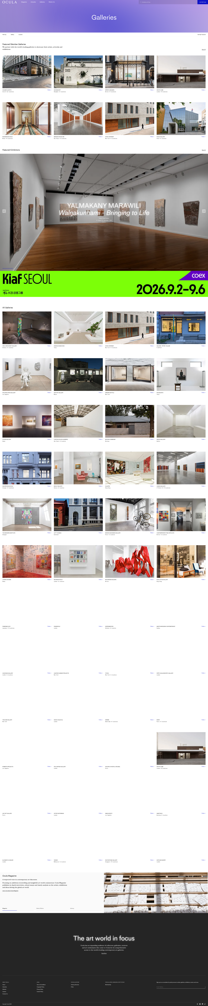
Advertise (4, 987)
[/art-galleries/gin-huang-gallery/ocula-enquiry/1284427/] (9, 2)
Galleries (42, 2)
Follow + (49, 90)
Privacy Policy (40, 989)
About (3, 984)
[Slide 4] (91, 268)
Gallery (12, 34)
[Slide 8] (194, 268)
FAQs (72, 987)
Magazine (24, 2)
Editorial (4, 989)
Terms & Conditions (41, 984)
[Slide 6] (142, 268)
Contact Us (5, 993)
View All (204, 49)
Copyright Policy (40, 987)
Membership (108, 984)
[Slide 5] (117, 268)
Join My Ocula (202, 2)
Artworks (33, 2)
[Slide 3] (65, 268)
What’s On (52, 2)
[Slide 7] (168, 268)
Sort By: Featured (202, 34)
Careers (4, 991)
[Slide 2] (40, 268)
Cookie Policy (40, 991)
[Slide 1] (14, 268)
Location (21, 34)
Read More (104, 953)
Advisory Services (75, 984)
